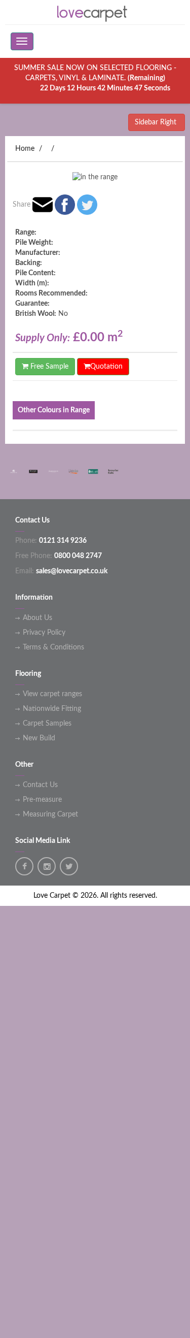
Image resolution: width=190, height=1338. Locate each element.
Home (24, 148)
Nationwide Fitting (52, 708)
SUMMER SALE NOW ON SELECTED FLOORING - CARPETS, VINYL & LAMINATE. (95, 78)
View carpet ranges (52, 694)
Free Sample (48, 366)
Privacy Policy (44, 632)
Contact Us (40, 785)
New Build (39, 738)
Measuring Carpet (50, 814)
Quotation (106, 366)
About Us (37, 618)
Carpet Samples (47, 723)
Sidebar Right (156, 122)
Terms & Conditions (53, 647)
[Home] (95, 12)
